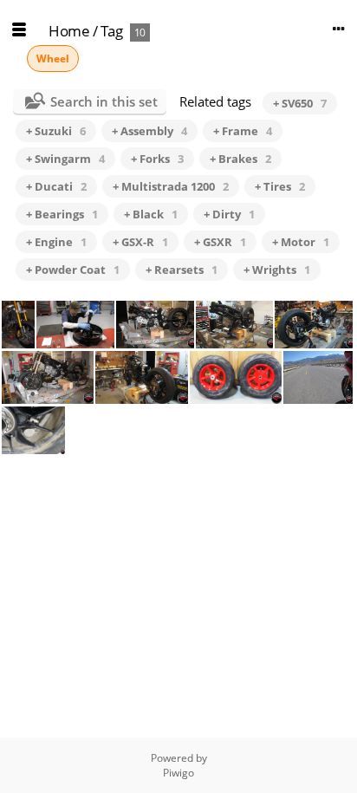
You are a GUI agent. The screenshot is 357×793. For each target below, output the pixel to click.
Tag (112, 31)
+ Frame (242, 131)
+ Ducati (56, 186)
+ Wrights (276, 269)
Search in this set (104, 101)
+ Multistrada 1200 (171, 186)
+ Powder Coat (73, 269)
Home (69, 31)
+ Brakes (240, 158)
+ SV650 (300, 103)
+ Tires (280, 186)
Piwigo (178, 772)
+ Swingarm (65, 158)
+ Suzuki (56, 131)
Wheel (52, 58)
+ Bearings (62, 214)
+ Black (151, 214)
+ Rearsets (181, 269)
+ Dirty (229, 214)
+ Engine (56, 242)
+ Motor (300, 242)
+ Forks (157, 158)
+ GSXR (220, 242)
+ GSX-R (140, 242)
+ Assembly (149, 131)
